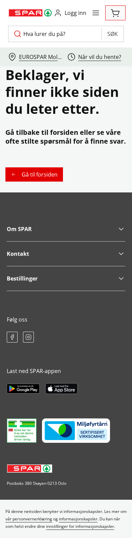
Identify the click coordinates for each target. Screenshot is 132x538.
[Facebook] (12, 337)
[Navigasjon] (96, 13)
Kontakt (18, 253)
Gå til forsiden (40, 174)
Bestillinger (22, 278)
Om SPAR (19, 229)
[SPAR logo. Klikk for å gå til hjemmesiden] (31, 13)
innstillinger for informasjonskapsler (80, 526)
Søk (112, 34)
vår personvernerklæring (28, 519)
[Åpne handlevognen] (115, 12)
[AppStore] (61, 388)
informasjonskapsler (78, 519)
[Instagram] (28, 337)
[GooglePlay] (23, 388)
